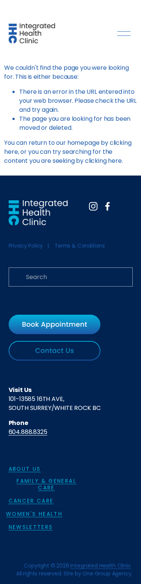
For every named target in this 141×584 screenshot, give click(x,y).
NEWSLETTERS (31, 527)
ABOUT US (25, 468)
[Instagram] (93, 206)
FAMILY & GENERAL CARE (46, 484)
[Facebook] (107, 206)
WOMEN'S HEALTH (34, 513)
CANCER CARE (31, 500)
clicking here (103, 160)
